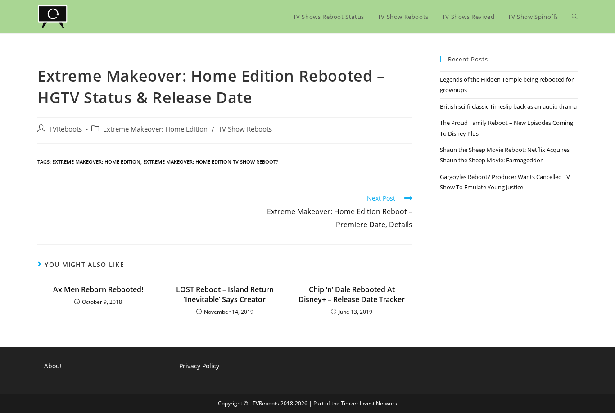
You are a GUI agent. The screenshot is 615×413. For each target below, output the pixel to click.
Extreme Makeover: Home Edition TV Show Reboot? (210, 161)
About (53, 366)
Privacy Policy (199, 366)
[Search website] (574, 16)
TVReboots (65, 129)
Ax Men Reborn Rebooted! (98, 289)
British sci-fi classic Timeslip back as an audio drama (508, 106)
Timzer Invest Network (369, 403)
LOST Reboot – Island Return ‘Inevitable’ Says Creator (225, 294)
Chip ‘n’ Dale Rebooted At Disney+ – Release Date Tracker (351, 294)
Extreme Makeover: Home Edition (155, 129)
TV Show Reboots (245, 129)
